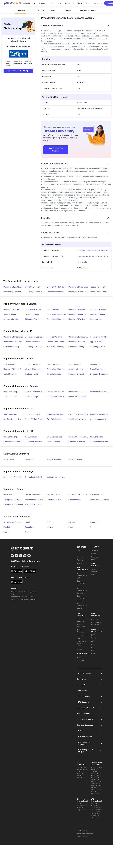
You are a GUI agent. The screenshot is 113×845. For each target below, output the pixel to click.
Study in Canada (75, 459)
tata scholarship (10, 414)
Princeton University (76, 374)
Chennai (71, 522)
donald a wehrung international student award (78, 397)
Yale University (9, 364)
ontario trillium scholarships (34, 419)
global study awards (76, 442)
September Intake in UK (77, 495)
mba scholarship (32, 437)
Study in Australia (54, 459)
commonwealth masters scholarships (13, 442)
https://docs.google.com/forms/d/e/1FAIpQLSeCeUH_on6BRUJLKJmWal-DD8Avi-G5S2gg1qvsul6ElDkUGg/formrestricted (94, 256)
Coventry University (33, 287)
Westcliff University (32, 369)
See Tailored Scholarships (18, 71)
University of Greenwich (78, 287)
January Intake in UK (33, 495)
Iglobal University (10, 374)
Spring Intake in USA (11, 500)
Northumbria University (12, 342)
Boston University (32, 374)
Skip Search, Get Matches (56, 149)
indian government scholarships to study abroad (56, 477)
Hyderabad (94, 522)
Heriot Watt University (55, 347)
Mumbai (6, 527)
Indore (5, 532)
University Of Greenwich (13, 337)
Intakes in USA (96, 495)
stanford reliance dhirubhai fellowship (13, 419)
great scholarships (54, 437)
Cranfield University (11, 347)
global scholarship (32, 414)
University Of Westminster (78, 337)
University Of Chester (76, 342)
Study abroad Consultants (13, 522)
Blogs (67, 3)
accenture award (10, 397)
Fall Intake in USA (54, 500)
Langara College (97, 319)
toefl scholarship (54, 419)
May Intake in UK (53, 495)
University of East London (13, 287)
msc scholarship (96, 437)
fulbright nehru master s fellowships (56, 414)
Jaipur (92, 527)
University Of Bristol (98, 347)
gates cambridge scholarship (78, 437)
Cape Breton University (56, 319)
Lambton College (32, 314)
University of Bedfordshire (34, 292)
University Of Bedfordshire (34, 347)
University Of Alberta (76, 309)
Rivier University (96, 369)
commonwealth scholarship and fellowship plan (100, 442)
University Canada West (56, 314)
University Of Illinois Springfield (13, 369)
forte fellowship (53, 442)
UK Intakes (7, 495)
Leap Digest (77, 3)
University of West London (78, 292)
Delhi (49, 522)
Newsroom (97, 3)
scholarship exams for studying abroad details (13, 477)
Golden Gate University (56, 369)
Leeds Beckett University (100, 292)
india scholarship (10, 437)
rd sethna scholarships (78, 414)
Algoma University (10, 319)
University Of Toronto (11, 309)
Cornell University (54, 374)
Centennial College (98, 309)
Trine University (74, 364)
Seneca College (9, 314)
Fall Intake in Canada (33, 504)
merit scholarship (10, 392)
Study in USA (8, 459)
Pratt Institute (95, 364)
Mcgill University (53, 309)
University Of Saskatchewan (78, 319)
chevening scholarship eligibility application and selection (34, 477)
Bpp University (96, 342)
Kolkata (50, 527)
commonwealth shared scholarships (34, 442)
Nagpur (28, 532)
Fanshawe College (97, 314)
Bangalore (29, 527)
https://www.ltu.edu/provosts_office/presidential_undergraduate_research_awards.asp (94, 250)
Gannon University (32, 364)
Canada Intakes (74, 500)
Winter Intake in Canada (99, 500)
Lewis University (53, 364)
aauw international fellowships (100, 414)
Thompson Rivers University (34, 319)
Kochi (27, 522)
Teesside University (98, 287)
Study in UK (30, 459)
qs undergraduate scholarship (100, 419)
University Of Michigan (99, 374)
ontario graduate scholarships (56, 392)
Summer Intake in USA (34, 500)
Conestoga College (33, 309)
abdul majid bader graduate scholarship (100, 392)
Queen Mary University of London (13, 292)
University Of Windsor (77, 314)
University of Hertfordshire (56, 287)
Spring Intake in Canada (13, 504)
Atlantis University (75, 369)
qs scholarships (31, 397)
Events (87, 3)
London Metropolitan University (56, 292)
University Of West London (100, 337)
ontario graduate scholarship (34, 392)
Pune (70, 527)
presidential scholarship (78, 419)
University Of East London (34, 337)
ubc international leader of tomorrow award (78, 392)
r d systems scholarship (56, 397)
